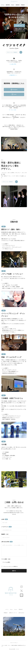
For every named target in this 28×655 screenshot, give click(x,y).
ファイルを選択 (6, 562)
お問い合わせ (21, 612)
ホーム (2, 4)
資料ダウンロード (13, 612)
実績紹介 (23, 4)
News (11, 609)
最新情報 (8, 4)
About (12, 4)
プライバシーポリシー (8, 566)
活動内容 (17, 4)
